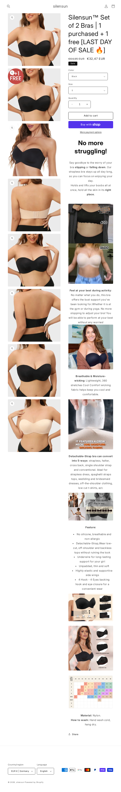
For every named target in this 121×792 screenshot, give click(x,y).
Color (71, 70)
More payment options (91, 132)
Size (70, 84)
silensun (20, 782)
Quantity (72, 98)
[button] (8, 6)
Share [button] (75, 734)
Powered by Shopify (34, 782)
